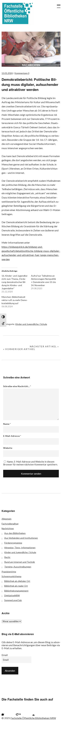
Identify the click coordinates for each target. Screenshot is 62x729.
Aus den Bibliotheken (15, 533)
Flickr (14, 712)
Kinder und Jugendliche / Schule (31, 324)
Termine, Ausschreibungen (17, 566)
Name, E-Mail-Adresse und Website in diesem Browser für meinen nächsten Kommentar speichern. (30, 463)
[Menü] (57, 5)
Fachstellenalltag (10, 523)
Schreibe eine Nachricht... (17, 386)
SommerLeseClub (13, 600)
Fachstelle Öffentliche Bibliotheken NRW (17, 13)
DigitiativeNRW (12, 595)
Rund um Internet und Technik (19, 562)
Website (7, 448)
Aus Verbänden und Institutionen (21, 538)
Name (7, 424)
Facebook (6, 712)
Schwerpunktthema (11, 576)
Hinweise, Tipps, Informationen (19, 547)
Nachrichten (8, 528)
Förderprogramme (13, 542)
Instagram (22, 712)
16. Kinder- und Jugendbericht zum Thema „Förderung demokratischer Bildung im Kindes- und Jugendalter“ (15, 282)
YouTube (31, 712)
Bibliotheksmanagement (16, 590)
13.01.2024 (7, 73)
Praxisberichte (9, 571)
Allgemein (6, 518)
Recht (7, 557)
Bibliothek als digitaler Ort (17, 581)
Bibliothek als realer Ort (16, 585)
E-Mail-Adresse (12, 436)
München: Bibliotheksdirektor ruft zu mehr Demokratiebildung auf (15, 300)
